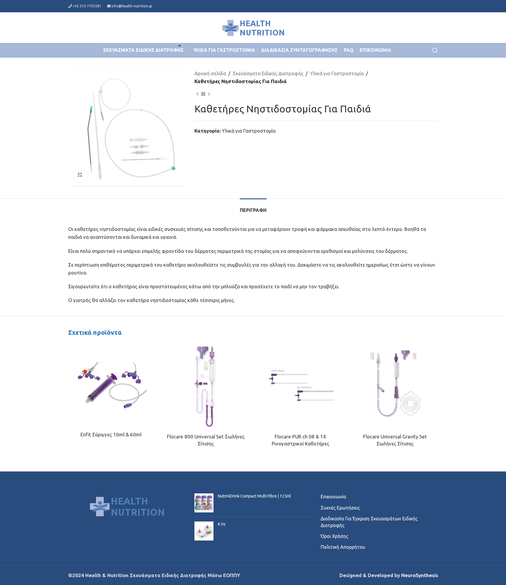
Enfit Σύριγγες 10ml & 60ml (111, 434)
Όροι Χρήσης (334, 536)
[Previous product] (197, 94)
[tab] (253, 207)
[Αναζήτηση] (435, 50)
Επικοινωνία (333, 496)
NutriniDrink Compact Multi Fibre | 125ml (254, 496)
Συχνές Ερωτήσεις (340, 507)
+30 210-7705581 (87, 6)
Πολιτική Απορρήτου (343, 547)
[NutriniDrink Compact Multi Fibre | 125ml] (203, 502)
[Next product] (209, 94)
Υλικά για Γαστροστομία (337, 73)
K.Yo (221, 524)
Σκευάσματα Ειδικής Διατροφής (268, 73)
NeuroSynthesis (419, 575)
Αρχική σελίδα (210, 73)
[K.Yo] (203, 531)
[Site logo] (253, 27)
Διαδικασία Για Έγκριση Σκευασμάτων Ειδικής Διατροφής (369, 522)
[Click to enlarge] (80, 175)
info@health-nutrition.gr (132, 6)
